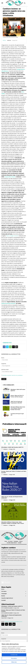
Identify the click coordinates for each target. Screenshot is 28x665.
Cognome (3, 363)
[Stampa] (16, 346)
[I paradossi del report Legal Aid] (6, 414)
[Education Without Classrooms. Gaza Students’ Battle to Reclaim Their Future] (6, 408)
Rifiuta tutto (14, 662)
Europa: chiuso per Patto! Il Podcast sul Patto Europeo (17, 396)
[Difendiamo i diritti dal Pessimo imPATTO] (6, 390)
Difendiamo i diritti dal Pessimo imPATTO (12, 447)
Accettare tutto (14, 654)
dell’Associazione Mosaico (8, 303)
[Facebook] (4, 346)
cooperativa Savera (9, 176)
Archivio (4, 40)
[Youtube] (13, 624)
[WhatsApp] (10, 346)
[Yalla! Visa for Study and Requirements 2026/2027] (6, 402)
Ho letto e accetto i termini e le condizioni (12, 375)
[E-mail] (13, 346)
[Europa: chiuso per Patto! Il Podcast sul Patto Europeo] (6, 396)
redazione (9, 40)
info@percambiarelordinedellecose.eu (13, 621)
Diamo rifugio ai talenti (12, 235)
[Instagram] (10, 624)
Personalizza (14, 658)
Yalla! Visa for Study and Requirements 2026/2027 (16, 402)
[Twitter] (7, 346)
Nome (2, 357)
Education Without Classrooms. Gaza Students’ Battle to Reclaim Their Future (18, 408)
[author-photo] (2, 449)
